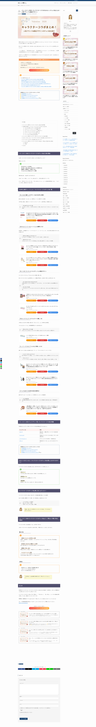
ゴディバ (21, 440)
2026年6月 (65, 169)
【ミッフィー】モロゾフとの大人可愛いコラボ (32, 133)
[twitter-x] (74, 0)
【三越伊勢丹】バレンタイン (26, 93)
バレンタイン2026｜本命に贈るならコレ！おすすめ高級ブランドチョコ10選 (42, 613)
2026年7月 (65, 167)
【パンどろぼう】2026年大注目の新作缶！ (31, 134)
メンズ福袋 (66, 195)
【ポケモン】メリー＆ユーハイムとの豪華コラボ (32, 129)
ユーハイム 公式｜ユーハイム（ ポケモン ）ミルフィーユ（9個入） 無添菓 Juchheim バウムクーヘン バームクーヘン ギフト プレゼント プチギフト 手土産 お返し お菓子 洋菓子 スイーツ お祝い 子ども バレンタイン (42, 259)
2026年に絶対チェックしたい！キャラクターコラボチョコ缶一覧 (33, 80)
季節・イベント (66, 108)
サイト (21, 704)
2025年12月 (66, 177)
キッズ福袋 (66, 121)
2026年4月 (65, 173)
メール (21, 700)
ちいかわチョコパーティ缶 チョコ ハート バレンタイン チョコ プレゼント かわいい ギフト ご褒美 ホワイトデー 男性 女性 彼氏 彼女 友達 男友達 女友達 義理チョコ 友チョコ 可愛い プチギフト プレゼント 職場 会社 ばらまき (42, 214)
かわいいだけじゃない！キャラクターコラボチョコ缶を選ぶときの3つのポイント (36, 83)
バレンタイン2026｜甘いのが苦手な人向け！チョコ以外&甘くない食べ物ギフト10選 (43, 630)
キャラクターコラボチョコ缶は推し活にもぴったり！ (32, 139)
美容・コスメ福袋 (67, 125)
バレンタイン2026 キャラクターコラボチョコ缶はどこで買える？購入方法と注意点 (36, 86)
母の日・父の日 (66, 110)
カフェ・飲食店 (66, 106)
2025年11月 (66, 179)
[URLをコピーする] (56, 669)
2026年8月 (65, 165)
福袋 (65, 114)
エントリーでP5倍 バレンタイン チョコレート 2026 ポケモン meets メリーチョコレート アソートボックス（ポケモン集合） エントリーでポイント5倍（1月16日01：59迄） (42, 246)
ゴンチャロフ (21, 435)
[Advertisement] (39, 110)
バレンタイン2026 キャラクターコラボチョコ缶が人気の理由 (32, 79)
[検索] (77, 0)
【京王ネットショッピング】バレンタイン (28, 96)
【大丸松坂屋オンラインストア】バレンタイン (29, 95)
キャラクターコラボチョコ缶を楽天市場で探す (39, 70)
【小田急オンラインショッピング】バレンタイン (30, 98)
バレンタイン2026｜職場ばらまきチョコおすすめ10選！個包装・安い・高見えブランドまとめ (43, 622)
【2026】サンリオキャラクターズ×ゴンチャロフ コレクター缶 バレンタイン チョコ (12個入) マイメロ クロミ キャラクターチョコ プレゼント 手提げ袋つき (42, 295)
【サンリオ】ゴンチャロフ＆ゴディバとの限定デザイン (33, 130)
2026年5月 (65, 171)
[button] (21, 669)
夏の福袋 (66, 116)
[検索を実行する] (77, 10)
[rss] (76, 0)
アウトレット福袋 (67, 129)
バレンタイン (66, 112)
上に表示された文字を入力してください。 (26, 712)
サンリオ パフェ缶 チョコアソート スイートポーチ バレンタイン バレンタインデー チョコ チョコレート (42, 307)
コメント (21, 683)
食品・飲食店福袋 (67, 123)
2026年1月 (65, 175)
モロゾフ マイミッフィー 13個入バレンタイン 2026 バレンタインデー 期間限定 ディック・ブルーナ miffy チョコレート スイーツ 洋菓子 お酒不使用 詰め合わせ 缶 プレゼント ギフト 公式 (42, 378)
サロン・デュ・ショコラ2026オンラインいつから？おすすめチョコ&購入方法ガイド (43, 639)
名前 (21, 696)
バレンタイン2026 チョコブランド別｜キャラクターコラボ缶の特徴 (33, 82)
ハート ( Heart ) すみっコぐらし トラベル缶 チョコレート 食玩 (37, 335)
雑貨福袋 (66, 127)
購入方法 (26, 142)
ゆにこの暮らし (22, 2)
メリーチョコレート (23, 438)
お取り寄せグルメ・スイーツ (68, 104)
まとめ (24, 145)
